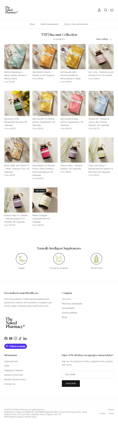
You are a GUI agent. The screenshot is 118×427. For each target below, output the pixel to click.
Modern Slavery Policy (15, 380)
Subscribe (71, 384)
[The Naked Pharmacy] (11, 10)
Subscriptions (11, 362)
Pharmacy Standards (72, 304)
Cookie (102, 413)
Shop (32, 24)
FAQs (6, 366)
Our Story (66, 299)
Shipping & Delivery (13, 371)
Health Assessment (50, 24)
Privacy (111, 410)
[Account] (98, 10)
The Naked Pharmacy (19, 410)
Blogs (64, 317)
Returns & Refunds (13, 375)
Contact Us (9, 384)
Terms (111, 413)
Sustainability (68, 308)
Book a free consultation (76, 24)
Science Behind (69, 313)
